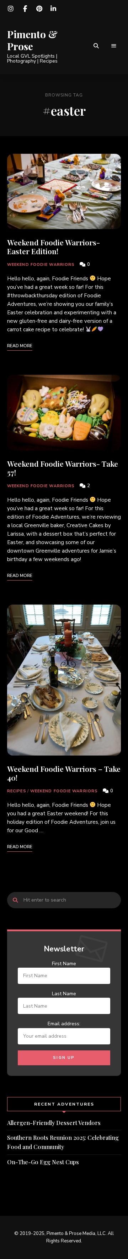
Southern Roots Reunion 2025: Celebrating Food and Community (63, 1142)
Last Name (64, 993)
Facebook (25, 9)
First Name (64, 963)
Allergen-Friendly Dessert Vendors (54, 1122)
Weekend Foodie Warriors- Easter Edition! (53, 246)
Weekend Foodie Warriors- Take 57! (62, 468)
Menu (114, 46)
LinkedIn (53, 9)
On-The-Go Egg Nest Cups (43, 1162)
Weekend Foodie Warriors (41, 264)
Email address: (64, 1023)
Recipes (16, 791)
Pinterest (39, 9)
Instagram (11, 9)
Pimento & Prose (32, 40)
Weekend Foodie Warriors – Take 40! (64, 773)
